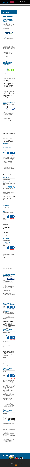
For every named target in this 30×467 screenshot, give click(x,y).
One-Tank (6, 185)
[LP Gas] (4, 2)
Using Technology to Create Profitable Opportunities (7, 242)
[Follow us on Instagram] (19, 1)
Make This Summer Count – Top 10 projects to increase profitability (8, 148)
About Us (2, 457)
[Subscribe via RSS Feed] (17, 1)
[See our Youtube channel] (20, 1)
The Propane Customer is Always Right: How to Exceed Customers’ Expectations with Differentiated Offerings (8, 210)
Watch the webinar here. (6, 143)
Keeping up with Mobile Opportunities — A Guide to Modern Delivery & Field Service (9, 304)
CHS (4, 107)
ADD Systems (7, 311)
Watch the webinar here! (6, 177)
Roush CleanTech (7, 416)
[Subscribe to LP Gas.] (12, 2)
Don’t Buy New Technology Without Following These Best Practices (9, 275)
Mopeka (10, 73)
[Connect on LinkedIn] (18, 1)
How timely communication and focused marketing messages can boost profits (8, 335)
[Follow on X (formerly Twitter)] (16, 1)
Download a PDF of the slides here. (7, 329)
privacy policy (20, 463)
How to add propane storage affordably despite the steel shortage (7, 182)
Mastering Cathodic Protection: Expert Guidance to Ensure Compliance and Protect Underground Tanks (8, 63)
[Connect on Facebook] (15, 1)
